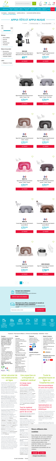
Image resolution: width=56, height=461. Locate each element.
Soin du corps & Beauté (26, 9)
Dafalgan (10, 420)
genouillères (31, 389)
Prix (2, 26)
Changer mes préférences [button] (39, 455)
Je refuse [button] (42, 452)
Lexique (17, 342)
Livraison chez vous (48, 349)
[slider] (2, 31)
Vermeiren (5, 44)
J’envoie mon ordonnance (19, 297)
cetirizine (14, 425)
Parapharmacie (11, 13)
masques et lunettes (23, 454)
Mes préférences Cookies (21, 353)
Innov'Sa (5, 39)
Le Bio (48, 9)
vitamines (7, 434)
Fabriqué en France (7, 63)
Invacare (5, 41)
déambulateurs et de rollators (26, 416)
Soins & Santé (11, 9)
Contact (3, 350)
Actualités (18, 338)
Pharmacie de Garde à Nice (21, 357)
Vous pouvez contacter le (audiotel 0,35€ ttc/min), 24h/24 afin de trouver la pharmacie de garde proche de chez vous (20, 369)
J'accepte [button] (35, 452)
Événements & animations (21, 341)
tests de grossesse (13, 431)
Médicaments (5, 9)
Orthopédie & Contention (38, 9)
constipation (3, 425)
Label (2, 60)
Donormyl (3, 429)
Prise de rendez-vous (20, 339)
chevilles (33, 393)
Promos (52, 9)
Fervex (12, 426)
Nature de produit (6, 49)
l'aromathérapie (47, 416)
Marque (3, 35)
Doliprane (11, 418)
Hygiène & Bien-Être (33, 9)
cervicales (21, 393)
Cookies (17, 351)
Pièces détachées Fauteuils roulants (7, 55)
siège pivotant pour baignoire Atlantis (27, 437)
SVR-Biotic (43, 400)
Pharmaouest (6, 43)
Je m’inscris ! (40, 310)
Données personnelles (20, 350)
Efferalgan (4, 420)
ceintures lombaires (23, 391)
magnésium (4, 432)
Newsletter (4, 349)
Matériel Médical (44, 9)
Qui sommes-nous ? (6, 347)
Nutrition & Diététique (16, 9)
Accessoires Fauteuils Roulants (7, 52)
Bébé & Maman (21, 9)
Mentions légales (19, 349)
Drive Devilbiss (6, 37)
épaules (25, 393)
